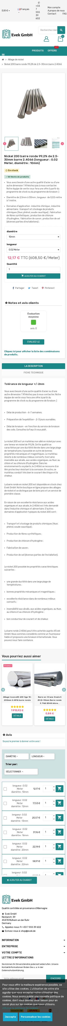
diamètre (12, 231)
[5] (23, 707)
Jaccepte (10, 1017)
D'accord (56, 978)
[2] (15, 707)
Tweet (35, 288)
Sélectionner (15, 771)
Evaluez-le (33, 341)
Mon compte (54, 7)
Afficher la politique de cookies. (20, 1008)
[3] (17, 707)
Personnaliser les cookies (35, 1017)
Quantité (12, 264)
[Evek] (17, 33)
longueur (12, 244)
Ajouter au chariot (59, 788)
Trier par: (11, 764)
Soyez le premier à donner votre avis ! (21, 741)
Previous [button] (3, 690)
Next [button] (64, 690)
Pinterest (50, 288)
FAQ (65, 13)
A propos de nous (56, 10)
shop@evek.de (28, 931)
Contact (52, 13)
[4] (20, 707)
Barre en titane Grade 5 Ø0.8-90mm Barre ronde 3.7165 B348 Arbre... (50, 700)
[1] (12, 707)
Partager (19, 288)
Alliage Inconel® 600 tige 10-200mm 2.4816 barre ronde (17, 698)
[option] (17, 694)
